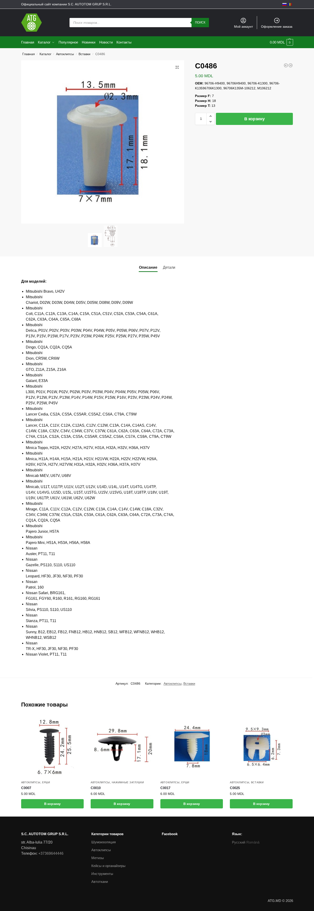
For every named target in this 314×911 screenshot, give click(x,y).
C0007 (26, 788)
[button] (210, 116)
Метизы (97, 858)
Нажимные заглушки (128, 782)
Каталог (45, 54)
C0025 (235, 788)
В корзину (254, 119)
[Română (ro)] (290, 4)
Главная (28, 54)
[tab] (148, 267)
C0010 (96, 788)
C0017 (165, 788)
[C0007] (52, 746)
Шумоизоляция (103, 842)
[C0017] (191, 746)
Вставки (84, 54)
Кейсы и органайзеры (108, 866)
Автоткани (99, 882)
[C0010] (122, 746)
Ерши (46, 782)
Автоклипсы (65, 54)
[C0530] (290, 65)
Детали (169, 267)
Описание (148, 267)
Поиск (200, 22)
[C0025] (261, 746)
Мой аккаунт (243, 26)
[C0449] (286, 65)
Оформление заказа (276, 26)
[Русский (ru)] (284, 4)
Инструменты (102, 874)
